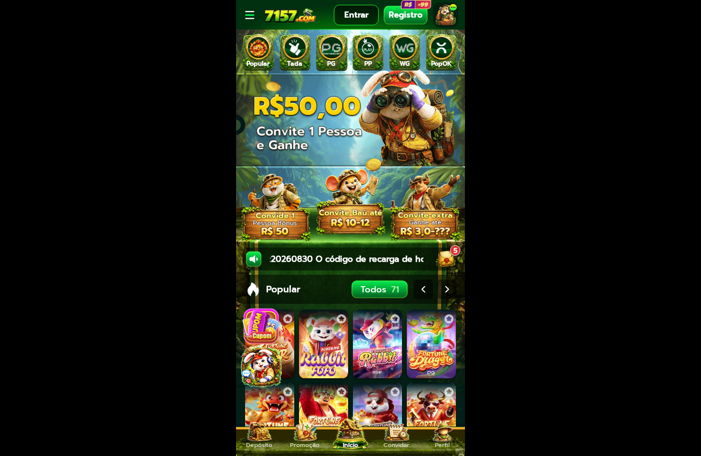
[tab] (258, 52)
